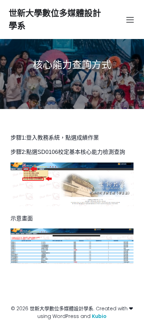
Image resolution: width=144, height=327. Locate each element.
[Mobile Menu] (130, 19)
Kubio (99, 316)
